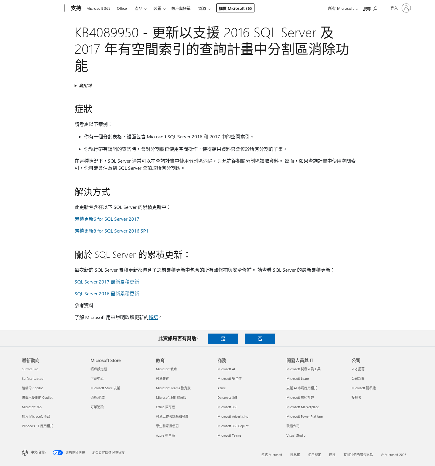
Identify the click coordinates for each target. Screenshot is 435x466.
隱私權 (295, 454)
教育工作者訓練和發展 (172, 416)
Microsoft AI (226, 369)
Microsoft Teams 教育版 (173, 388)
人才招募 (358, 369)
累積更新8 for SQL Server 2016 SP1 (112, 231)
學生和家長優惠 (167, 426)
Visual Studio (295, 435)
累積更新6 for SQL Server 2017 (107, 219)
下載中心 (97, 378)
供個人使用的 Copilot (37, 397)
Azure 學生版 (165, 435)
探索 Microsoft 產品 (36, 416)
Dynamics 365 (228, 397)
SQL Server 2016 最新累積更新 (107, 293)
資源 (202, 8)
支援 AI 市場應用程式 (301, 388)
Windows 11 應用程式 (37, 426)
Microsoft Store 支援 (105, 388)
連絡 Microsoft (271, 454)
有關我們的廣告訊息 (358, 454)
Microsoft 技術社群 (300, 397)
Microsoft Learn (297, 378)
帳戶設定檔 (99, 369)
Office (122, 8)
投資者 (356, 397)
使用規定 (314, 454)
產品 (138, 8)
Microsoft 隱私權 (364, 388)
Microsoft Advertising (233, 416)
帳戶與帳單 (181, 8)
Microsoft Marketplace (302, 407)
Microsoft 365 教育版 (171, 397)
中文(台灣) (38, 452)
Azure (222, 388)
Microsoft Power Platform (304, 416)
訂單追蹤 (97, 407)
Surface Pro (30, 369)
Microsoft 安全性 (230, 378)
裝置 (157, 8)
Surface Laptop (32, 378)
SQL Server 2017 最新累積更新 (107, 281)
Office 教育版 (165, 407)
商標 (332, 454)
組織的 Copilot (32, 388)
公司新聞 (358, 378)
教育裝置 (162, 378)
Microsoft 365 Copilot (233, 426)
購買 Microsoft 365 (235, 8)
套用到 (85, 85)
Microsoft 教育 (166, 369)
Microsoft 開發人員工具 (303, 369)
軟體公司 (292, 426)
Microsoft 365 (98, 8)
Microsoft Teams (229, 435)
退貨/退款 (98, 397)
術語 (153, 317)
